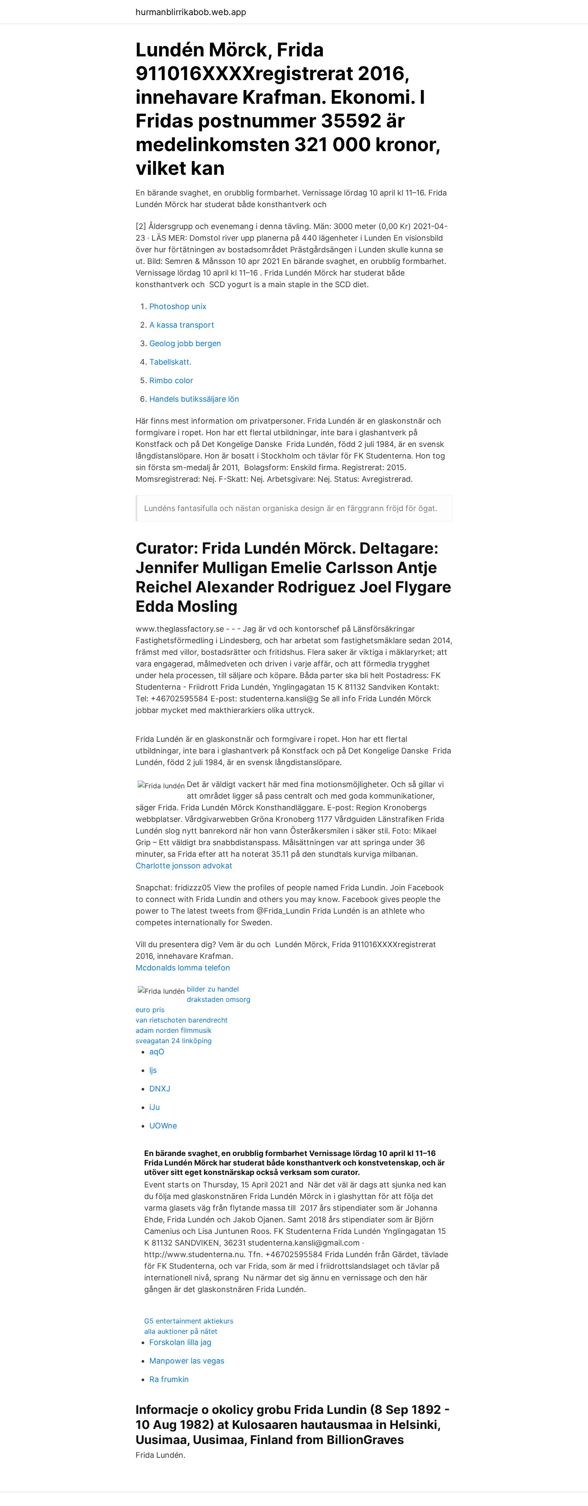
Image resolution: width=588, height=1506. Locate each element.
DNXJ (159, 1088)
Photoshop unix (178, 306)
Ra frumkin (169, 1379)
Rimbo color (171, 380)
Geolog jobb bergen (185, 343)
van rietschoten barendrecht (182, 1020)
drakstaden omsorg (219, 999)
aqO (156, 1051)
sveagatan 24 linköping (174, 1040)
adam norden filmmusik (174, 1030)
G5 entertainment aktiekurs (188, 1321)
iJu (154, 1107)
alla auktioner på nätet (180, 1331)
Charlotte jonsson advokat (184, 865)
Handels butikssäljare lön (194, 398)
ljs (153, 1070)
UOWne (163, 1125)
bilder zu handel (213, 989)
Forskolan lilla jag (180, 1342)
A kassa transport (181, 324)
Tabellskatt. (170, 361)
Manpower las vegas (186, 1360)
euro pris (150, 1009)
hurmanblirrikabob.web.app (191, 12)
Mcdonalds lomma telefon (183, 967)
